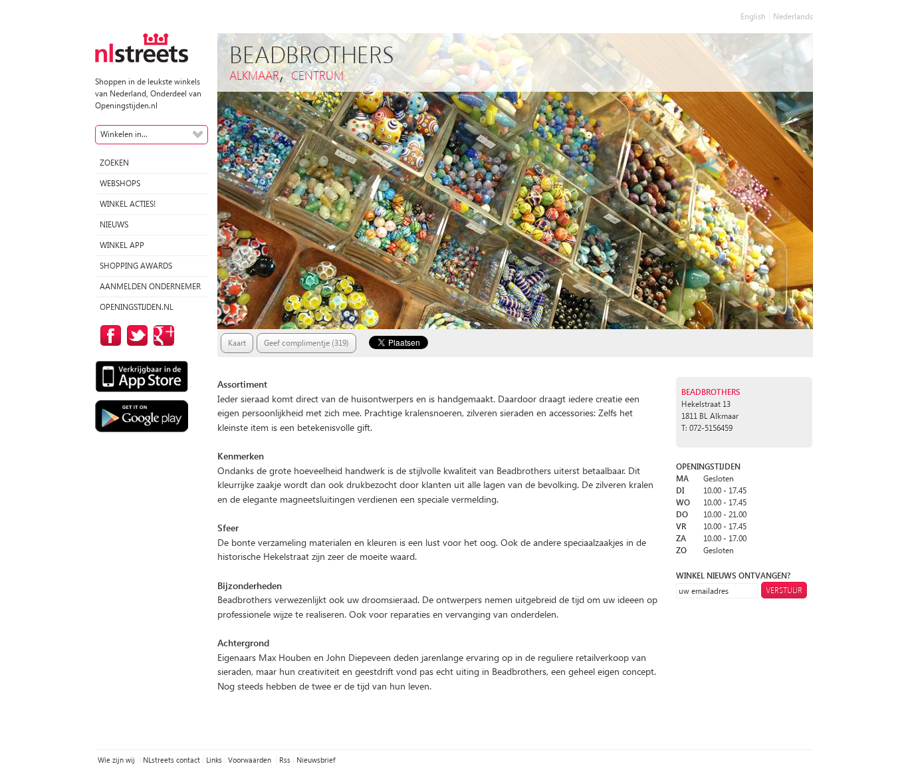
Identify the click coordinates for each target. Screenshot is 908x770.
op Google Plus (161, 335)
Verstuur (784, 590)
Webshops (120, 183)
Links (214, 759)
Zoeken (114, 163)
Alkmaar (254, 74)
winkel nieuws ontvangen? (733, 575)
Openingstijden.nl (136, 307)
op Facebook (108, 335)
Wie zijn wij (117, 759)
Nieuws (114, 224)
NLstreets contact (171, 759)
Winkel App (122, 245)
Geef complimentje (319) (306, 343)
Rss (284, 759)
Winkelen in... (124, 134)
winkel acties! (128, 204)
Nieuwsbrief (315, 759)
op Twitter (135, 335)
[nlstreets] (141, 47)
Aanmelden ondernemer (150, 286)
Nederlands (793, 16)
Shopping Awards (136, 266)
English (753, 16)
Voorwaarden (250, 759)
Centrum (317, 74)
